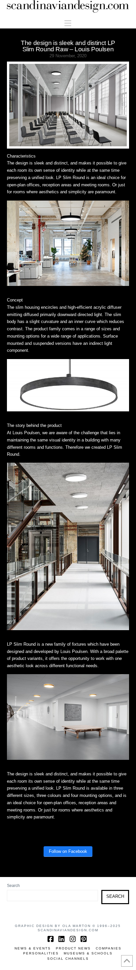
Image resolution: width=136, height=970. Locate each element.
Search (13, 885)
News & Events (33, 948)
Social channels (68, 958)
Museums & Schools (88, 953)
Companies (108, 948)
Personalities (41, 953)
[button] (67, 23)
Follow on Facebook (68, 851)
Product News (73, 948)
